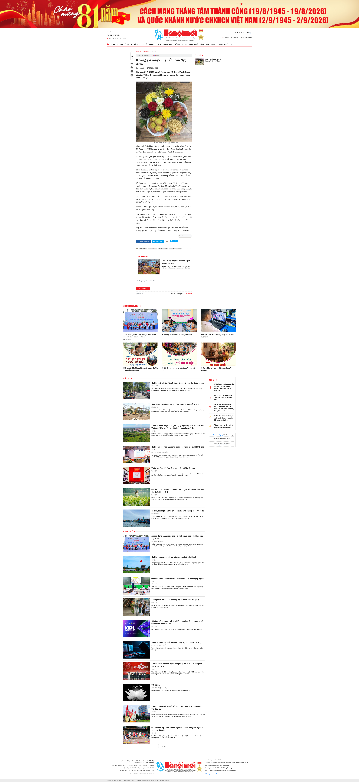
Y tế (159, 44)
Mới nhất (123, 38)
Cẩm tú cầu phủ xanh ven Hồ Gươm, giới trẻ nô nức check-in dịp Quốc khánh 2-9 (177, 490)
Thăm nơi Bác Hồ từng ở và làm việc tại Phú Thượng (173, 468)
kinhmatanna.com (221, 440)
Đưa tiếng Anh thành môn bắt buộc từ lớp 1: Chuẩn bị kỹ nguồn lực (177, 579)
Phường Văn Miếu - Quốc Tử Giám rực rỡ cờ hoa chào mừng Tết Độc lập (176, 707)
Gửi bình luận (143, 288)
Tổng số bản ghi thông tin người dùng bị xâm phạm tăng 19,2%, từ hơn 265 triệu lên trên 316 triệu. (177, 649)
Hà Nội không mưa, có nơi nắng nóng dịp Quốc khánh (173, 557)
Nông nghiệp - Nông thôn (199, 44)
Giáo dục (152, 44)
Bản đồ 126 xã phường (231, 38)
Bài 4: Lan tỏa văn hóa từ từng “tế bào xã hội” (178, 369)
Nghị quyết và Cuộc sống (159, 452)
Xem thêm (164, 746)
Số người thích (188, 293)
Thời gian (180, 293)
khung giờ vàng (153, 248)
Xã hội (145, 44)
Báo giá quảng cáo (228, 768)
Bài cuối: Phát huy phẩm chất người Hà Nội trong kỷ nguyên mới (140, 369)
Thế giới (177, 44)
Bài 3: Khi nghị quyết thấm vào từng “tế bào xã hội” (216, 369)
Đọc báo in (112, 38)
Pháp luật (154, 602)
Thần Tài (172, 248)
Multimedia (167, 44)
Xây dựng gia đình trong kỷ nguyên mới (177, 334)
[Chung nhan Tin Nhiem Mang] (214, 774)
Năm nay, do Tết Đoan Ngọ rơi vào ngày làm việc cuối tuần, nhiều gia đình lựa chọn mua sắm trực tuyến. (176, 268)
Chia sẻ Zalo (158, 241)
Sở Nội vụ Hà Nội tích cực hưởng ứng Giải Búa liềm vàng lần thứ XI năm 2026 (176, 665)
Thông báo (155, 688)
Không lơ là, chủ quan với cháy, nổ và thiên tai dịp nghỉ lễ (175, 600)
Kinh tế (122, 44)
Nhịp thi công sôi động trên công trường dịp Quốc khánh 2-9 (176, 404)
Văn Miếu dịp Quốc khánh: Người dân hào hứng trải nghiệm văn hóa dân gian (177, 728)
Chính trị (114, 44)
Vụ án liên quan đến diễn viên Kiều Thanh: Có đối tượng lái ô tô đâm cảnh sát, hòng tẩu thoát (224, 408)
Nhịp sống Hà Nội (246, 38)
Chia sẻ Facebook (144, 241)
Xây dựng (154, 407)
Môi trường (155, 513)
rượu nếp (178, 248)
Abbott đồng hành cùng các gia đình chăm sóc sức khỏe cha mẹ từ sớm (139, 336)
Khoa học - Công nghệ (219, 44)
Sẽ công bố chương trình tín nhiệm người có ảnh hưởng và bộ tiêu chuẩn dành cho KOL (177, 622)
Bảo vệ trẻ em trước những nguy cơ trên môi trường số (217, 336)
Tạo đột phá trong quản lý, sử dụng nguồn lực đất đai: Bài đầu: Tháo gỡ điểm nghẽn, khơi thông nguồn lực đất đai (177, 426)
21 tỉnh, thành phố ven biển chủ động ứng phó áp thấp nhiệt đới (177, 511)
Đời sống (146, 51)
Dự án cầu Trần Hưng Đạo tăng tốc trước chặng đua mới (223, 397)
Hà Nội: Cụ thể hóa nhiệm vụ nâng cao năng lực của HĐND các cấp (177, 448)
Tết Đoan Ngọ (142, 248)
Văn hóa (137, 44)
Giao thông (155, 386)
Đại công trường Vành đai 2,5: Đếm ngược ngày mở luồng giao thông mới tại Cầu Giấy (224, 387)
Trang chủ (139, 51)
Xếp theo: (174, 293)
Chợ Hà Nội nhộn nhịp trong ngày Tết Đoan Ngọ (176, 262)
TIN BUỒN (155, 685)
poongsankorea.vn (222, 444)
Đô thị (129, 44)
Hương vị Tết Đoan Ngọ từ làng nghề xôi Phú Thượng (213, 60)
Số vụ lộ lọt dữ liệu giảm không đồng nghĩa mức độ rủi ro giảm (177, 642)
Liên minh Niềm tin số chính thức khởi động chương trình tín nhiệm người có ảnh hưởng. (176, 629)
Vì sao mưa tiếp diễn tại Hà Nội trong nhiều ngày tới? (223, 426)
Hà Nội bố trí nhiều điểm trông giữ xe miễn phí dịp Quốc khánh (177, 383)
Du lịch (184, 44)
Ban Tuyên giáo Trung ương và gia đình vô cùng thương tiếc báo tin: (171, 690)
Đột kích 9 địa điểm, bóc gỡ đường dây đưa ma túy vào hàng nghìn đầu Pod (223, 418)
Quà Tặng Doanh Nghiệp (217, 435)
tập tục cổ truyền (163, 248)
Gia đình (154, 51)
